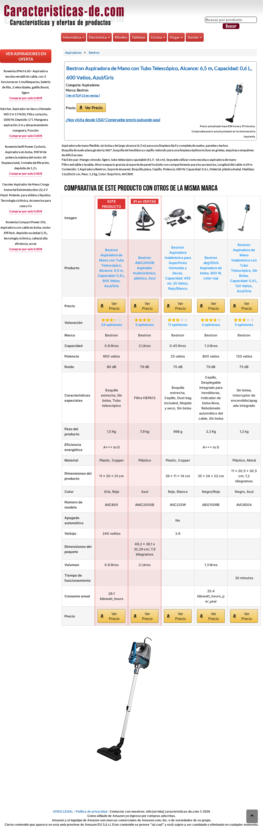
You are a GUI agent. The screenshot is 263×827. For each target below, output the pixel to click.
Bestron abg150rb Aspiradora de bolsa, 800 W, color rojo (211, 268)
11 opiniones (177, 325)
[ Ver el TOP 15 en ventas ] (83, 95)
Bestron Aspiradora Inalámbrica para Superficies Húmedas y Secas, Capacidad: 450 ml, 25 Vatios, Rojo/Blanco (178, 267)
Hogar (175, 37)
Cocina (157, 37)
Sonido (193, 37)
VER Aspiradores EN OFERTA (26, 56)
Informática (72, 37)
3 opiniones (211, 325)
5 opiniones (144, 325)
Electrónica (98, 37)
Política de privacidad (91, 811)
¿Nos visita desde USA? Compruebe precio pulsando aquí (113, 119)
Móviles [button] (121, 37)
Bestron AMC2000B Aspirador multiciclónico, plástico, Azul (144, 268)
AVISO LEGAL (63, 811)
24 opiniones (111, 325)
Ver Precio (93, 107)
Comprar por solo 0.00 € (25, 98)
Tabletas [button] (138, 37)
